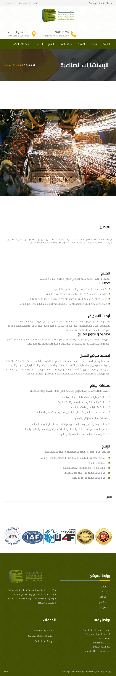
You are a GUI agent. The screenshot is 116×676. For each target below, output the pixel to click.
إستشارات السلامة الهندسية (40, 636)
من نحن (94, 44)
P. (7, 671)
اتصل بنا (39, 44)
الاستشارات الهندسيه (43, 630)
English (9, 3)
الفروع (51, 44)
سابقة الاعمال (65, 44)
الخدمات (81, 44)
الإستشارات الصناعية (44, 641)
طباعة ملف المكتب (22, 44)
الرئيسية (35, 3)
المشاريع (103, 602)
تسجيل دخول (22, 3)
